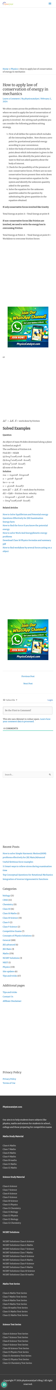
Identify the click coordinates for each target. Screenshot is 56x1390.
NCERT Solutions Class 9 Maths (18, 1267)
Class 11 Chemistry (12, 1208)
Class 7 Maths (9, 1149)
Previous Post (28, 676)
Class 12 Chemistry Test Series (17, 1363)
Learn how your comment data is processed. (26, 720)
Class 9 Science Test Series (15, 1345)
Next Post (28, 683)
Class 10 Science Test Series (16, 1348)
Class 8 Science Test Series (15, 1341)
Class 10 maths (10, 1160)
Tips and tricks (10, 976)
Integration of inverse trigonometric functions (25, 879)
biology (6, 895)
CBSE (5, 900)
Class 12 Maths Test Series (15, 1315)
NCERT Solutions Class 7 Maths (18, 1252)
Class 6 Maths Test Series (15, 1293)
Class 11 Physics (10, 1204)
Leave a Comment (11, 98)
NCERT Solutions (11, 958)
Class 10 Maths (10, 913)
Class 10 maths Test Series (15, 1308)
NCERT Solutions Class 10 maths (18, 1274)
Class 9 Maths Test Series (15, 1304)
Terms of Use (9, 1083)
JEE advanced (9, 944)
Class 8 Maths (9, 1153)
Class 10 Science (10, 918)
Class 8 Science (10, 1193)
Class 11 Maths (10, 1164)
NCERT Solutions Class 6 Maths (18, 1245)
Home (6, 69)
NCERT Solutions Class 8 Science (18, 1256)
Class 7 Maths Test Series (15, 1297)
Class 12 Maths (10, 1168)
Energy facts (9, 522)
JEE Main (7, 949)
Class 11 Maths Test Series (15, 1311)
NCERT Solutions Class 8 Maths (18, 1260)
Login (50, 700)
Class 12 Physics (10, 1215)
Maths (6, 953)
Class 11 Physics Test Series (16, 1352)
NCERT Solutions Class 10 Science (19, 1271)
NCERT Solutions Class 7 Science (18, 1249)
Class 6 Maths (9, 1145)
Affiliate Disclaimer (12, 1001)
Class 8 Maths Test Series (15, 1300)
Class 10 (6, 909)
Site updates (9, 971)
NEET (5, 962)
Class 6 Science (10, 1186)
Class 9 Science (10, 927)
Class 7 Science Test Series (15, 1337)
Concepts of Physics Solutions (17, 936)
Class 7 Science (10, 1190)
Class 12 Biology (10, 1219)
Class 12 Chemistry (12, 1223)
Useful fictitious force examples (18, 862)
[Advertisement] (28, 37)
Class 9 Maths (9, 1156)
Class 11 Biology (10, 1212)
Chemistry (8, 904)
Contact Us (8, 996)
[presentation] (10, 421)
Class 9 (6, 922)
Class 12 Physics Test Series (16, 1359)
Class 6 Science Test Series (15, 1334)
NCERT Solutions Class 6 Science (18, 1241)
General (6, 940)
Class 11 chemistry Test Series (17, 1356)
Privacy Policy (9, 1079)
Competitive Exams (12, 931)
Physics (14, 69)
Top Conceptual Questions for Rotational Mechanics (28, 875)
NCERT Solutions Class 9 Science (18, 1263)
